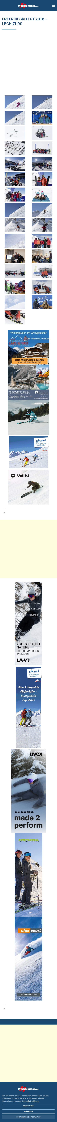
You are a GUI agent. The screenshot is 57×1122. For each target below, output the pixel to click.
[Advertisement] (28, 64)
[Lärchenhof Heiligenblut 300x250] (28, 347)
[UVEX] (28, 791)
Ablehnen (28, 1111)
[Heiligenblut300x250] (28, 452)
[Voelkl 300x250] (28, 487)
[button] (53, 5)
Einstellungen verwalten (28, 1117)
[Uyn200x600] (28, 623)
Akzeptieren (28, 1106)
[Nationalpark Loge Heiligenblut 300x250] (28, 382)
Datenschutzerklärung (30, 1101)
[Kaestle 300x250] (28, 417)
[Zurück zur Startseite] (28, 5)
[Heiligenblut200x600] (28, 707)
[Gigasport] (28, 958)
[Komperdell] (28, 874)
